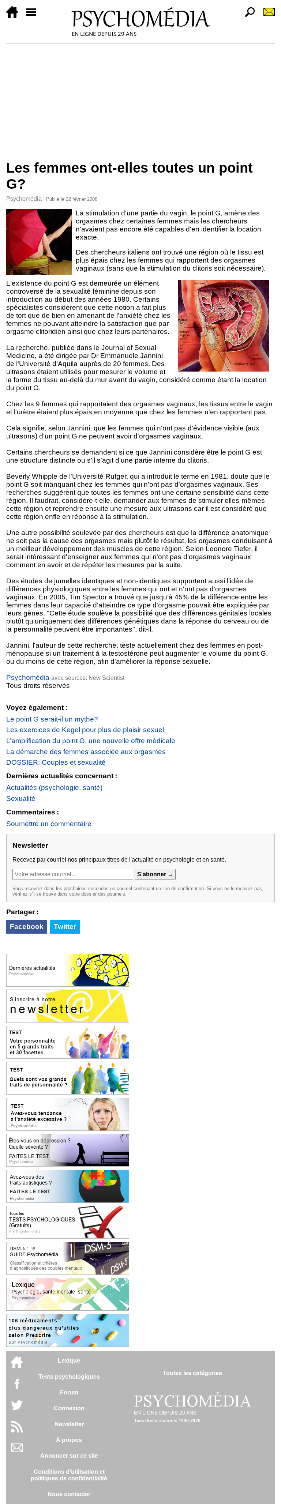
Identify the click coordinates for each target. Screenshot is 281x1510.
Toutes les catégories (192, 1373)
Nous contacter (69, 1494)
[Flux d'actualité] (17, 1430)
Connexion (69, 1408)
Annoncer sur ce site (69, 1456)
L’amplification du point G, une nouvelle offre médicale (90, 741)
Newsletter (69, 1424)
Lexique (69, 1361)
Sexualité (20, 798)
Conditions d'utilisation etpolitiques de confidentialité (69, 1475)
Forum (69, 1392)
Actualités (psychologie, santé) (54, 787)
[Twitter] (17, 1409)
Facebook (27, 926)
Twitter (65, 926)
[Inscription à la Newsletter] (266, 16)
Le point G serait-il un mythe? (52, 719)
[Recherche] (247, 16)
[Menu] (34, 16)
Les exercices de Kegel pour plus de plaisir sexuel (85, 730)
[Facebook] (17, 1387)
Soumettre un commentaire (48, 824)
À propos (69, 1440)
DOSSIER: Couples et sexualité (56, 762)
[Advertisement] (140, 99)
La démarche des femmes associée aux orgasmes (86, 752)
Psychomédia (24, 199)
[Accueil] (15, 16)
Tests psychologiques (69, 1377)
